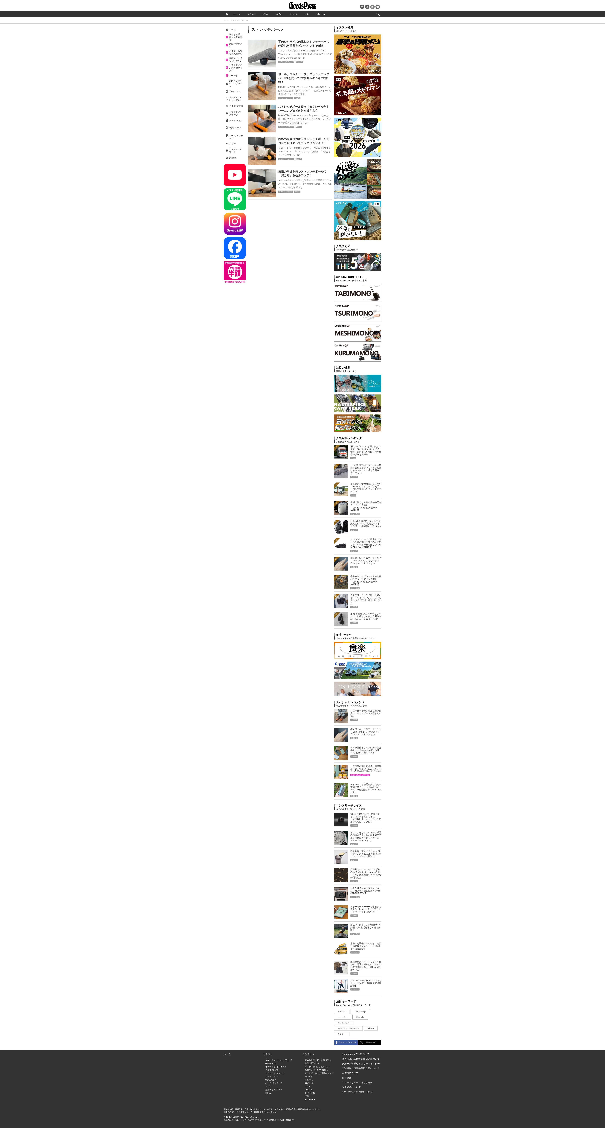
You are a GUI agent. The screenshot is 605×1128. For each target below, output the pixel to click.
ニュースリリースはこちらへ (357, 1082)
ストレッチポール (240, 20)
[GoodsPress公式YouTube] (235, 175)
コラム (265, 14)
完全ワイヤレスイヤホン (348, 1028)
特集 (306, 14)
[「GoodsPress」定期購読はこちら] (235, 272)
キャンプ (342, 1012)
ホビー (232, 143)
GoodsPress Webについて (355, 1054)
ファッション (235, 120)
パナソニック (360, 1012)
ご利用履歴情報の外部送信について (361, 1068)
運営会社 (346, 1077)
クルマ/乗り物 (236, 106)
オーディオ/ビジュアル (235, 98)
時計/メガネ (235, 127)
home (227, 14)
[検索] (378, 14)
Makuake (360, 1017)
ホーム (226, 20)
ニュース (237, 14)
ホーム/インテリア (236, 137)
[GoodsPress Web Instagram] (235, 224)
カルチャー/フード (235, 150)
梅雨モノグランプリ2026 (235, 59)
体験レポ (251, 14)
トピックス (293, 14)
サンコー (342, 1034)
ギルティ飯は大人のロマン (235, 52)
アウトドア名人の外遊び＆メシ (235, 68)
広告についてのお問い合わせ (357, 1092)
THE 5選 (233, 75)
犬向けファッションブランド (235, 83)
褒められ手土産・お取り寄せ (235, 37)
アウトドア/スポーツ (235, 113)
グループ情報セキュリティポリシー (361, 1063)
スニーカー (342, 1017)
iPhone (371, 1028)
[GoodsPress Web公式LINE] (235, 199)
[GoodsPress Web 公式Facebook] (235, 248)
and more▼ (320, 14)
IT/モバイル (235, 91)
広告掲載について (351, 1087)
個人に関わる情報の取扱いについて (361, 1058)
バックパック (343, 1023)
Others (232, 158)
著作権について (350, 1073)
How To (278, 14)
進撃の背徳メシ (235, 45)
